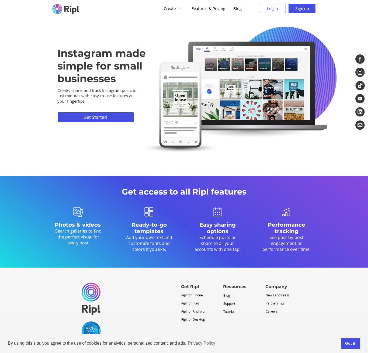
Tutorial (229, 311)
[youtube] (360, 99)
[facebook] (360, 59)
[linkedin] (360, 112)
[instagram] (360, 72)
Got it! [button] (351, 343)
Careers (272, 311)
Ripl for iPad (190, 303)
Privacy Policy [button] (201, 343)
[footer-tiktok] (360, 85)
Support (229, 303)
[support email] (360, 125)
